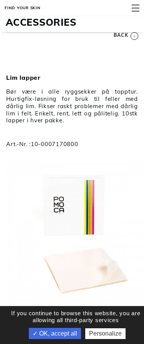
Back (121, 35)
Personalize (105, 333)
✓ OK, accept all (55, 333)
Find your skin (23, 7)
